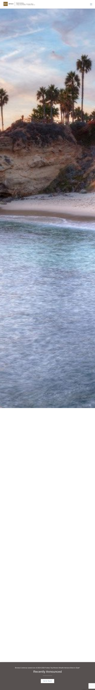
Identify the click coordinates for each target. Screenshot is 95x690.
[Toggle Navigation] (91, 4)
